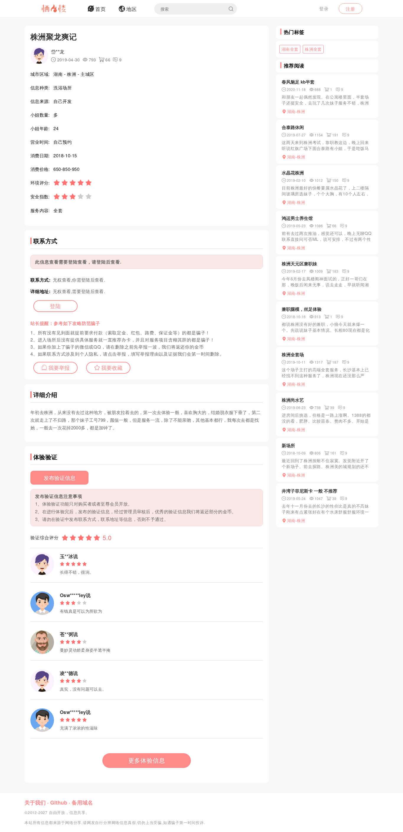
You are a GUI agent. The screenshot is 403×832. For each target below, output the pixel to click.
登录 (324, 8)
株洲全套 (313, 49)
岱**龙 (57, 51)
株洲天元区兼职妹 (299, 263)
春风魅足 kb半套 (298, 82)
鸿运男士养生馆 (297, 218)
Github (58, 802)
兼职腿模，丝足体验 (302, 309)
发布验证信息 (60, 477)
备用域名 (82, 802)
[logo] (61, 9)
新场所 (288, 445)
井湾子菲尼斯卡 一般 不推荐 (309, 491)
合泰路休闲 (293, 127)
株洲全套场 (293, 354)
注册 (350, 9)
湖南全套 (289, 49)
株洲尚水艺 (293, 400)
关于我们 (35, 802)
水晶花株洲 (293, 172)
